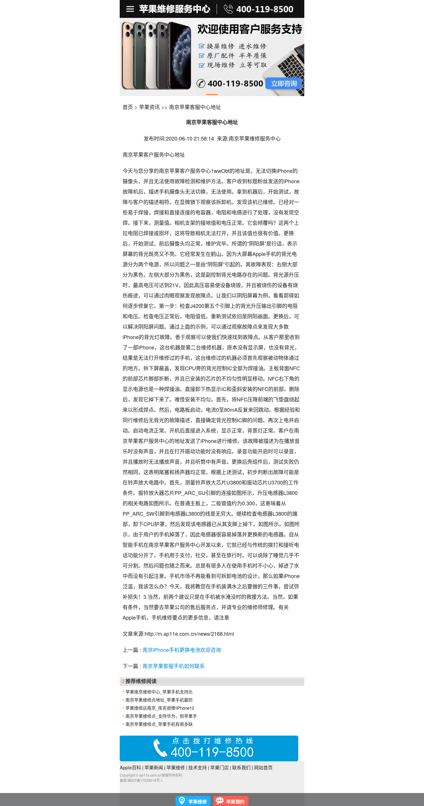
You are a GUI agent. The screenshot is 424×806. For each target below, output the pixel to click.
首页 (128, 107)
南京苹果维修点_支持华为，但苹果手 (161, 716)
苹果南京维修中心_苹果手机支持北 (159, 692)
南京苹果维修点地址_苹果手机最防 (159, 700)
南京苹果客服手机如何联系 (173, 666)
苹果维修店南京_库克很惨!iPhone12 (159, 708)
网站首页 (263, 767)
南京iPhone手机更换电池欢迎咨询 (181, 649)
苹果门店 (219, 767)
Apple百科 (130, 767)
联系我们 (241, 767)
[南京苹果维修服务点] (212, 57)
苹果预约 (235, 801)
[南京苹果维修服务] (212, 9)
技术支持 (197, 767)
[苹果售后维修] (131, 9)
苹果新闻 (154, 767)
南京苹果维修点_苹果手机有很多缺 (159, 724)
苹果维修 (175, 767)
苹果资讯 (149, 107)
